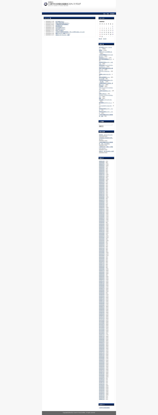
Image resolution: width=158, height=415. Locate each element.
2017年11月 (102, 318)
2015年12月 (102, 353)
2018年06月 (102, 308)
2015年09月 (102, 357)
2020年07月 (102, 270)
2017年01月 (102, 333)
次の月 (104, 38)
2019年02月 (102, 296)
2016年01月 (102, 351)
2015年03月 (102, 366)
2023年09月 (102, 215)
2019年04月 (102, 293)
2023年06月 (102, 219)
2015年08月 (102, 358)
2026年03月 (102, 170)
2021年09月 (102, 251)
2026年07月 (102, 164)
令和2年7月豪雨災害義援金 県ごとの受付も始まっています (70, 32)
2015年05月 (102, 363)
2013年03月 (102, 390)
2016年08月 (102, 340)
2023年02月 (102, 225)
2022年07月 (102, 236)
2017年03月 (102, 330)
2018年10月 (102, 302)
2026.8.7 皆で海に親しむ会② (106, 151)
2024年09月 (102, 197)
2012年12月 (102, 394)
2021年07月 (102, 254)
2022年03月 (102, 242)
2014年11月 (102, 372)
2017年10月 (102, 320)
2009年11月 (102, 399)
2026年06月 (102, 165)
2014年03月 (102, 379)
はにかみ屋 (101, 78)
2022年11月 (102, 230)
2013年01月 (102, 393)
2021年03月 (102, 258)
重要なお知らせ (102, 93)
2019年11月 (102, 282)
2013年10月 (102, 384)
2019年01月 (102, 297)
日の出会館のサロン (60, 27)
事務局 (100, 50)
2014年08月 (102, 376)
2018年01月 (102, 315)
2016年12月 (102, 334)
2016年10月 (102, 338)
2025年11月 (102, 176)
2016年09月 (102, 339)
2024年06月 (102, 201)
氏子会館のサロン (60, 21)
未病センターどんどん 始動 (63, 35)
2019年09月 (102, 285)
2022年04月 (102, 240)
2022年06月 (102, 237)
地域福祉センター (103, 57)
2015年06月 (102, 361)
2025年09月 (102, 179)
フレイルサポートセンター (105, 105)
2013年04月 (102, 388)
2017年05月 (102, 327)
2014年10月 (102, 373)
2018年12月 (102, 299)
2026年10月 (102, 161)
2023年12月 (102, 210)
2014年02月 (102, 381)
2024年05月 (102, 203)
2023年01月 (102, 227)
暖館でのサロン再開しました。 (63, 33)
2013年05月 (102, 387)
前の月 (100, 38)
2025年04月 (102, 186)
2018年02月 (102, 314)
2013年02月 (102, 391)
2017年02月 (102, 332)
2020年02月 (102, 278)
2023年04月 (102, 222)
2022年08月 (102, 234)
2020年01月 (102, 279)
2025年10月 (102, 177)
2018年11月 (102, 300)
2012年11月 (102, 396)
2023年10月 (102, 213)
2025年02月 (102, 189)
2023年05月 (102, 221)
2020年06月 (102, 272)
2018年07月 (102, 306)
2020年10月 (102, 266)
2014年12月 (102, 370)
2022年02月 (102, 243)
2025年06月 (102, 183)
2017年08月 (102, 323)
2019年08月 (102, 287)
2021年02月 (102, 260)
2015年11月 (102, 354)
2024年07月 (102, 200)
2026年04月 (102, 168)
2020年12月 (102, 263)
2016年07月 (102, 342)
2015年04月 (102, 364)
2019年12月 (102, 281)
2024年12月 (102, 192)
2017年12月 (102, 317)
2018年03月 (102, 312)
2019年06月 (102, 290)
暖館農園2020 (59, 26)
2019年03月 (102, 294)
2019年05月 (102, 291)
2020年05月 (102, 273)
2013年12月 (102, 382)
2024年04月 (102, 204)
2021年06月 (102, 255)
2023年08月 (102, 216)
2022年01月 (102, 245)
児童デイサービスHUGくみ (105, 51)
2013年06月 (102, 385)
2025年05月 (102, 185)
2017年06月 (102, 326)
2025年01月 (102, 191)
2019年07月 (102, 288)
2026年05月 (102, 167)
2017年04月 (102, 329)
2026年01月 (102, 173)
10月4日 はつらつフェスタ (105, 134)
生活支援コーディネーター (105, 99)
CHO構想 (101, 86)
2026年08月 (102, 162)
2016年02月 (102, 349)
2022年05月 (102, 239)
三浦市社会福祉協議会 (104, 407)
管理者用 (112, 13)
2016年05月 (102, 345)
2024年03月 (102, 206)
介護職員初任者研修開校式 (62, 24)
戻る (104, 13)
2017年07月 (102, 324)
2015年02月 (102, 367)
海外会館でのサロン (60, 29)
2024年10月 (102, 195)
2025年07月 (102, 182)
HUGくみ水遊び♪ (60, 30)
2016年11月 (102, 336)
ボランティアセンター (104, 71)
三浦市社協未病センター (105, 90)
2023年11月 (102, 212)
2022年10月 (102, 231)
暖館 (100, 98)
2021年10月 (102, 249)
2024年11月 (102, 194)
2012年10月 (102, 397)
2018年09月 (102, 303)
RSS (108, 13)
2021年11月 (102, 248)
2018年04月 (102, 311)
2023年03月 (102, 224)
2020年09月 (102, 267)
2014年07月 (102, 378)
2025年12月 (102, 174)
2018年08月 (102, 305)
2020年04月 (102, 275)
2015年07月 (102, 360)
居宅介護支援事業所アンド (105, 59)
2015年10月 (102, 355)
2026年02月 (102, 171)
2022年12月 (102, 228)
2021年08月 (102, 252)
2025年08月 (102, 180)
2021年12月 (102, 246)
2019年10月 (102, 284)
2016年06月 (102, 344)
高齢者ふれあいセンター (105, 74)
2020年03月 (102, 276)
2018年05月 (102, 309)
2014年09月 (102, 375)
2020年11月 (102, 264)
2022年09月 (102, 233)
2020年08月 (102, 269)
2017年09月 (102, 321)
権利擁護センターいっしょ (105, 102)
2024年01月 (102, 209)
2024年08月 (102, 198)
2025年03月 (102, 188)
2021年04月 (102, 257)
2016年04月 (102, 346)
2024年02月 (102, 207)
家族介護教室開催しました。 (63, 23)
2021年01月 (102, 261)
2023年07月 (102, 218)
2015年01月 (102, 369)
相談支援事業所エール (104, 77)
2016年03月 (102, 348)
